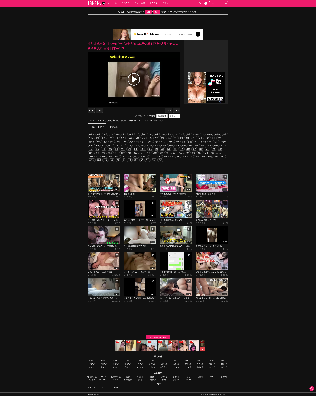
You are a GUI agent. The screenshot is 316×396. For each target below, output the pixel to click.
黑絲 (118, 141)
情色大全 (154, 3)
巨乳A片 (188, 360)
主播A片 (176, 367)
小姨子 (163, 145)
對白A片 (164, 360)
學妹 (187, 152)
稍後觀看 (162, 116)
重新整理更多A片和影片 (158, 337)
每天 (126, 120)
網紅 (99, 141)
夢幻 (95, 120)
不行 (131, 120)
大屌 (129, 145)
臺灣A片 (92, 360)
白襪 (103, 138)
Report (116, 387)
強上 (169, 138)
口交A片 (92, 364)
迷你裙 (115, 120)
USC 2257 (91, 387)
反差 (219, 152)
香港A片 (140, 367)
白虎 (152, 156)
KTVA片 (140, 364)
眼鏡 (181, 149)
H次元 (188, 377)
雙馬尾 (91, 141)
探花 (190, 141)
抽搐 (168, 149)
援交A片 (224, 364)
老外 (220, 138)
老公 (97, 149)
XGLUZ (104, 377)
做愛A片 (104, 360)
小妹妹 (129, 138)
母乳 (91, 138)
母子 (142, 152)
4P (210, 141)
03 (163, 120)
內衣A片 (116, 367)
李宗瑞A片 (164, 367)
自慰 (99, 134)
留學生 (209, 134)
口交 (112, 160)
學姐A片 (188, 367)
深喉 (220, 149)
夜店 (136, 152)
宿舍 (193, 152)
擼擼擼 (152, 377)
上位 (196, 141)
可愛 (182, 134)
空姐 (104, 156)
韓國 (216, 145)
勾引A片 (212, 364)
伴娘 (112, 141)
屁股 (156, 145)
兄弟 (137, 138)
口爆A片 (224, 360)
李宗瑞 (91, 160)
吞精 (97, 156)
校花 (188, 149)
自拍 (111, 134)
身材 (155, 152)
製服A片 (176, 360)
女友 (178, 156)
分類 (110, 3)
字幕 (150, 138)
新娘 (200, 138)
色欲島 (128, 377)
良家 (225, 134)
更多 (134, 3)
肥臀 (207, 138)
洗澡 (110, 152)
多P (143, 141)
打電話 (203, 141)
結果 (136, 120)
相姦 (104, 120)
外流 (148, 152)
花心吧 (140, 379)
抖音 (103, 149)
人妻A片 (176, 364)
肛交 (210, 156)
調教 (131, 141)
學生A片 (116, 364)
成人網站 (92, 379)
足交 (206, 152)
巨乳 (151, 120)
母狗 (197, 156)
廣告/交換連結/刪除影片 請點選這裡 (214, 394)
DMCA (103, 387)
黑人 (136, 160)
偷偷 (146, 120)
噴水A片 (152, 367)
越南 (201, 149)
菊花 (177, 145)
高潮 (99, 160)
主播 (181, 138)
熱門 (116, 3)
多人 (158, 156)
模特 (135, 145)
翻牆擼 (164, 379)
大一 (194, 138)
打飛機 (196, 134)
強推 (156, 141)
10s (99, 110)
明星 (137, 134)
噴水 (116, 149)
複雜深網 (176, 379)
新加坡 (149, 145)
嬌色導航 (176, 377)
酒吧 (175, 149)
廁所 (194, 149)
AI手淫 (91, 134)
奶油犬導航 (128, 379)
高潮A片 (104, 364)
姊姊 (109, 120)
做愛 (105, 134)
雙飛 (213, 138)
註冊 (148, 12)
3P (142, 160)
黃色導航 (140, 377)
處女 (188, 138)
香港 (116, 156)
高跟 (177, 141)
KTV (203, 156)
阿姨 (118, 160)
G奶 (122, 138)
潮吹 (190, 145)
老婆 (136, 156)
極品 (171, 145)
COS (91, 156)
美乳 (188, 134)
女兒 (91, 149)
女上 (207, 149)
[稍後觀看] (311, 388)
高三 (180, 152)
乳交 (142, 145)
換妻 (209, 145)
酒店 (110, 149)
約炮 (170, 141)
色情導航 (164, 377)
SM (156, 149)
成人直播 (164, 3)
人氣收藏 (125, 3)
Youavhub (188, 379)
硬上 (110, 145)
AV (160, 120)
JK (124, 160)
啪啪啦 (90, 394)
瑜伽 (183, 141)
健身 (184, 156)
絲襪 (97, 152)
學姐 (203, 145)
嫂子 (200, 152)
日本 (156, 120)
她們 (141, 120)
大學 (116, 138)
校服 (136, 149)
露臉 (165, 156)
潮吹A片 (104, 367)
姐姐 (123, 156)
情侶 (213, 149)
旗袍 (156, 138)
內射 (124, 134)
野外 (137, 141)
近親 (99, 120)
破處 (118, 134)
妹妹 (171, 156)
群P (175, 138)
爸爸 (216, 141)
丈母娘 (223, 141)
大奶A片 (140, 360)
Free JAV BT (104, 379)
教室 (196, 145)
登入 (156, 12)
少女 (149, 141)
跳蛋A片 (128, 360)
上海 (169, 134)
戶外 (124, 141)
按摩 (129, 160)
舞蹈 (103, 152)
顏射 (144, 134)
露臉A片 (128, 367)
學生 (223, 156)
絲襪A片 (92, 367)
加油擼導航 (152, 379)
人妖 (176, 134)
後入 (174, 152)
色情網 (200, 377)
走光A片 (224, 367)
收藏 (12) (175, 116)
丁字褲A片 (152, 360)
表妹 (129, 152)
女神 (129, 156)
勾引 (213, 152)
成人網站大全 (92, 377)
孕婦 (105, 141)
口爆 (105, 160)
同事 (156, 134)
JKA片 (212, 360)
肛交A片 (128, 364)
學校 (97, 138)
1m (91, 110)
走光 (121, 120)
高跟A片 (212, 367)
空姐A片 (116, 360)
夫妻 (163, 138)
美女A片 (200, 367)
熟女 (154, 160)
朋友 (116, 145)
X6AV (212, 377)
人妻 (191, 156)
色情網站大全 (116, 377)
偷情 (216, 156)
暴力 (103, 145)
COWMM (116, 379)
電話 (168, 152)
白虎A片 (200, 364)
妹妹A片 (188, 364)
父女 (122, 145)
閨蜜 (129, 149)
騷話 (143, 138)
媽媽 (116, 152)
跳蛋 (150, 149)
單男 (222, 145)
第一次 (163, 141)
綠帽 (184, 145)
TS (203, 134)
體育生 (217, 134)
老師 (150, 134)
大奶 (160, 160)
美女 (123, 149)
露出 (110, 156)
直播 (91, 145)
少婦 (161, 152)
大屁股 (143, 149)
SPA (97, 145)
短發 (110, 138)
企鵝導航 (224, 377)
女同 (91, 152)
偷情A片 (152, 364)
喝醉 (162, 149)
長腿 (163, 134)
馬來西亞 (144, 156)
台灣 (131, 134)
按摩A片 (200, 360)
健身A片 (164, 364)
